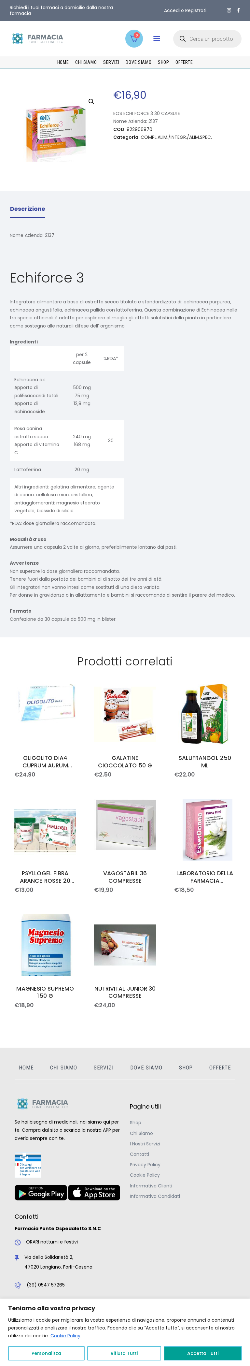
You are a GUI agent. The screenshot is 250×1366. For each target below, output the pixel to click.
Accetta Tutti (202, 1353)
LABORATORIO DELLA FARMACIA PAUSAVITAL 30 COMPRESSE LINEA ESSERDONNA (204, 877)
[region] (125, 1332)
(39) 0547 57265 (46, 1285)
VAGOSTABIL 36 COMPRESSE (125, 877)
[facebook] (238, 10)
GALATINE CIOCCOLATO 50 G (125, 761)
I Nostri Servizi (145, 1144)
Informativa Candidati (155, 1196)
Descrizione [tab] (27, 209)
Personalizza (46, 1353)
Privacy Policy (145, 1164)
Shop (135, 1122)
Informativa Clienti (151, 1186)
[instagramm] (229, 10)
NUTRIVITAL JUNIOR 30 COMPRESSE (125, 992)
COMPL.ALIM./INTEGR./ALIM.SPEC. (176, 137)
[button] (156, 38)
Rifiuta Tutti (124, 1353)
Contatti (139, 1154)
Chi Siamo (141, 1133)
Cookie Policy (65, 1335)
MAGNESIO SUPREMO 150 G (45, 992)
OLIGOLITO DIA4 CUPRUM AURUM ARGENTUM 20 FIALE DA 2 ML (45, 761)
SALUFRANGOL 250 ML (205, 761)
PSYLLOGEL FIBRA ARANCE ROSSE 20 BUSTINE (45, 877)
